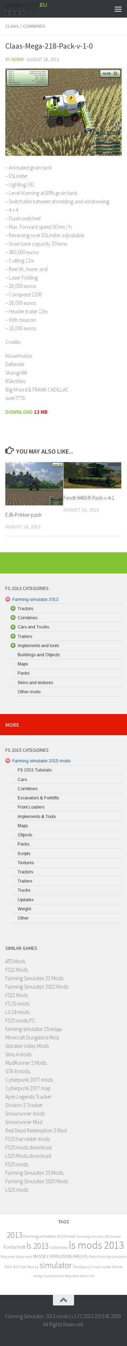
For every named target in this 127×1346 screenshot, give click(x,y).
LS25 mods (16, 1189)
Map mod (8, 1256)
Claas (12, 26)
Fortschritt (14, 1246)
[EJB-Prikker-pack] (34, 483)
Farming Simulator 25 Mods (34, 1172)
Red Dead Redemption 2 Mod (36, 1130)
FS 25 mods (17, 1003)
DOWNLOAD (19, 411)
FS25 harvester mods (27, 1139)
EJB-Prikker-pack (23, 514)
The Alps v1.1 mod (86, 1267)
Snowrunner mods (25, 1113)
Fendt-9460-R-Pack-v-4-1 (89, 497)
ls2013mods (59, 1247)
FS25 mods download (28, 1147)
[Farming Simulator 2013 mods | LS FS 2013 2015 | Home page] (33, 9)
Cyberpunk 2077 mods (29, 1079)
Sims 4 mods (18, 1054)
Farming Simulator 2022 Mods (36, 986)
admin (17, 59)
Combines (34, 26)
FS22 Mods (16, 969)
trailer (106, 1267)
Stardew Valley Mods (27, 1046)
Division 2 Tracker (24, 1105)
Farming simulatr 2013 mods (99, 1236)
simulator (56, 1265)
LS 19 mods (17, 1012)
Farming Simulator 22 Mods (34, 978)
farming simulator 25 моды (33, 1029)
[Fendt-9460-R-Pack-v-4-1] (92, 475)
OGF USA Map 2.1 (25, 1267)
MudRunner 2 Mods (25, 1062)
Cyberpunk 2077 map (27, 1088)
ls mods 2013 (96, 1245)
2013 (14, 1235)
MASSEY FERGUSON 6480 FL (60, 1256)
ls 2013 (37, 1246)
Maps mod (24, 1256)
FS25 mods (16, 1164)
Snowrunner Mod (23, 1122)
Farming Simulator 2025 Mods (36, 1181)
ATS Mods (15, 961)
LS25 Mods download (28, 1156)
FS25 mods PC (20, 1020)
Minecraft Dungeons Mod (32, 1037)
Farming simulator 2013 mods (49, 1236)
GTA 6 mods (17, 1071)
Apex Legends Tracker (28, 1096)
